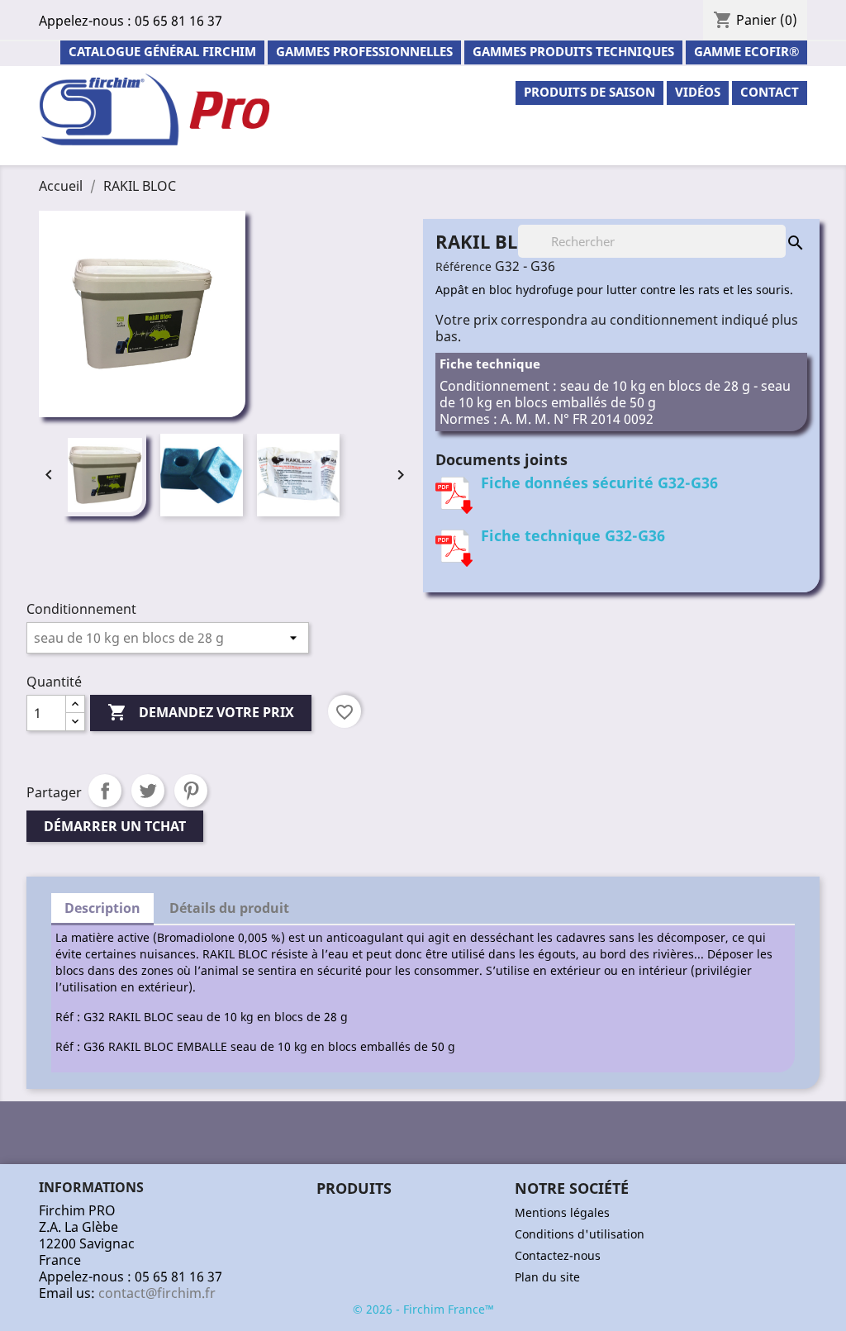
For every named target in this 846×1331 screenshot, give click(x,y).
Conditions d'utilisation (579, 1234)
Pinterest (190, 790)
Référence (463, 266)
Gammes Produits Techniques (573, 51)
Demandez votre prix (200, 712)
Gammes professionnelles (364, 51)
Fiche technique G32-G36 (573, 535)
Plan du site (547, 1277)
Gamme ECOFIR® (746, 51)
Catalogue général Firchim (162, 51)
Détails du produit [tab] (229, 908)
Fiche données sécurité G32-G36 (599, 482)
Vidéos (697, 91)
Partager (104, 790)
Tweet (147, 790)
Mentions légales (562, 1212)
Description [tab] (102, 908)
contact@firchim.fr (157, 1293)
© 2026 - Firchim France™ (423, 1309)
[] (779, 226)
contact (769, 91)
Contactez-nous (558, 1255)
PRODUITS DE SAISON (589, 91)
